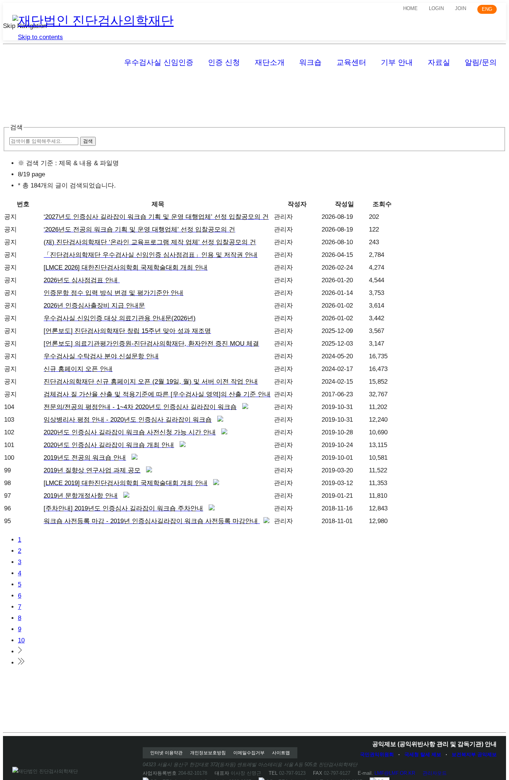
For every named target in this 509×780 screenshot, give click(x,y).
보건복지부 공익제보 (474, 754)
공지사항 (25, 86)
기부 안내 (397, 62)
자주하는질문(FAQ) (131, 86)
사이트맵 (281, 752)
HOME (410, 8)
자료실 (439, 62)
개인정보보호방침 (208, 752)
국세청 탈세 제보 (422, 754)
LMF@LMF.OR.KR (394, 773)
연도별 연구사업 (436, 86)
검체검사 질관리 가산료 (328, 86)
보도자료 (70, 86)
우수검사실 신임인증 (158, 62)
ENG (487, 9)
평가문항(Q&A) (200, 86)
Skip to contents (40, 37)
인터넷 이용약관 (166, 752)
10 (21, 640)
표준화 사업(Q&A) (407, 86)
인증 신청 (224, 62)
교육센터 (351, 62)
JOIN (460, 8)
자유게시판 (258, 86)
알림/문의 (481, 62)
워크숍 (310, 62)
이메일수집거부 (249, 752)
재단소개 (270, 62)
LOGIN (436, 8)
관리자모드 (435, 773)
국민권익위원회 (377, 754)
